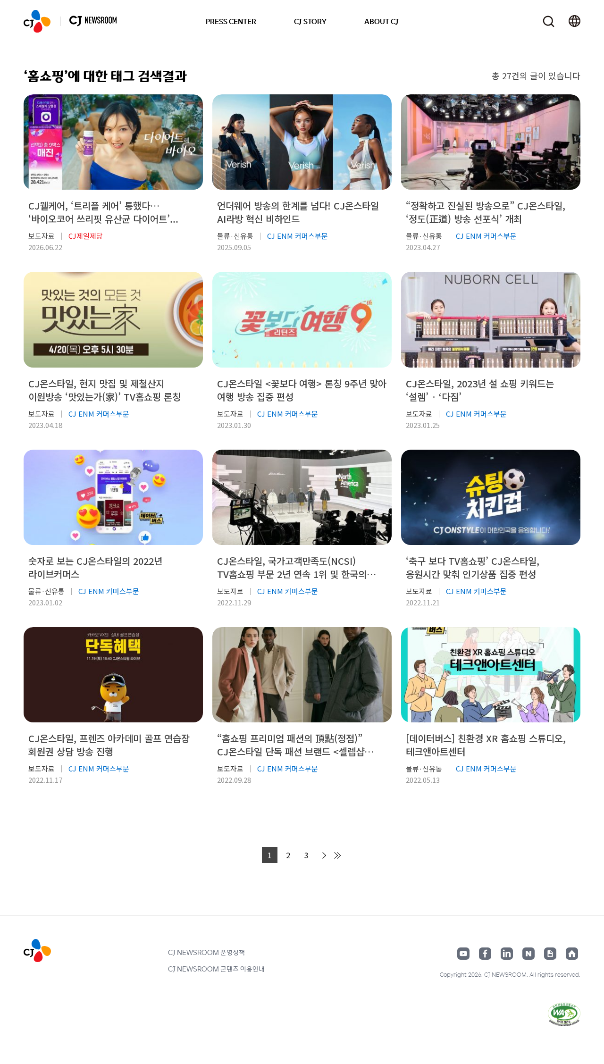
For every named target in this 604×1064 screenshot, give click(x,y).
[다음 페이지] (322, 855)
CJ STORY (310, 21)
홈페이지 (571, 953)
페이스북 (485, 953)
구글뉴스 (550, 953)
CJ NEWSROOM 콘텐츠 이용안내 (216, 968)
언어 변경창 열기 (574, 21)
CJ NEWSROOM (37, 21)
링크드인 (506, 953)
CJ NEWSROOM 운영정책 (206, 952)
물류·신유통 (235, 236)
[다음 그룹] (337, 855)
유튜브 (463, 953)
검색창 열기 (548, 21)
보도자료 (41, 236)
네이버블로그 (528, 953)
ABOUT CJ (381, 21)
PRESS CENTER (231, 21)
